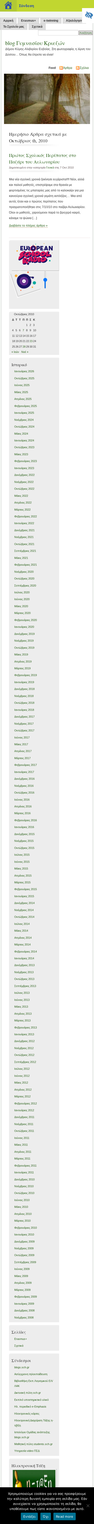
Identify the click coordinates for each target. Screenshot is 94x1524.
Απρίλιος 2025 (23, 398)
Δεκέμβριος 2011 (24, 1117)
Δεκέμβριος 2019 (24, 633)
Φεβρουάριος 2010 (25, 1227)
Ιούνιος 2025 (22, 385)
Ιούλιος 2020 (22, 592)
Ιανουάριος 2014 (24, 958)
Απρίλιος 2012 (23, 1089)
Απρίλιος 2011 (22, 1151)
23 (31, 341)
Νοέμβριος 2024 (24, 419)
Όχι (45, 1516)
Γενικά (50, 167)
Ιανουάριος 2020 (24, 626)
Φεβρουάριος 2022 (25, 516)
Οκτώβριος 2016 (24, 792)
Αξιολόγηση (74, 20)
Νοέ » (24, 351)
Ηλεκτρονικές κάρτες (26, 1413)
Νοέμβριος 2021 (24, 537)
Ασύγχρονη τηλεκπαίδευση (30, 1374)
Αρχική (8, 20)
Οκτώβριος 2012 (24, 1054)
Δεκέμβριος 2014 (24, 902)
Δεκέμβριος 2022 (24, 474)
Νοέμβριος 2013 (24, 972)
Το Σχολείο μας (13, 26)
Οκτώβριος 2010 (24, 1193)
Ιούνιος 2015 (22, 861)
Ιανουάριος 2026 (24, 371)
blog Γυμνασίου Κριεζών (35, 43)
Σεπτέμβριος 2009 (25, 1262)
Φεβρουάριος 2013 (25, 1027)
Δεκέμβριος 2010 (24, 1179)
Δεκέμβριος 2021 (24, 530)
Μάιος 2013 (21, 1006)
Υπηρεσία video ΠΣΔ (27, 1450)
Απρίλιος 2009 (23, 1282)
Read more (64, 1516)
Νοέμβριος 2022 (24, 481)
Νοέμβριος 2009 (24, 1248)
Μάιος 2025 (21, 392)
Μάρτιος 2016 (22, 813)
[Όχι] (87, 1505)
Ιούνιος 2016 (22, 799)
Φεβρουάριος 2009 (25, 1296)
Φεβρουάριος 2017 (25, 764)
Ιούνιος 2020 (22, 599)
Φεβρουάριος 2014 (25, 951)
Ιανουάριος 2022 (24, 523)
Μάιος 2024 (21, 433)
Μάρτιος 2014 (22, 944)
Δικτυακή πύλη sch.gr (27, 1392)
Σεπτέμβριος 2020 (25, 585)
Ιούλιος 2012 (22, 1068)
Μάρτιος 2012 (22, 1096)
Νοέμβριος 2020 (24, 571)
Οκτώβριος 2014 (24, 916)
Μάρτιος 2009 (22, 1289)
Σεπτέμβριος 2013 (25, 985)
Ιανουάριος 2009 (24, 1303)
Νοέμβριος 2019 (24, 640)
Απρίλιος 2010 (23, 1213)
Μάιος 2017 (21, 744)
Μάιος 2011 (21, 1144)
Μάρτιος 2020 (22, 612)
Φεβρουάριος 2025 (25, 405)
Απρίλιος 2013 (23, 1013)
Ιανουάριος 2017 (24, 771)
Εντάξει (29, 1516)
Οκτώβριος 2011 (24, 1130)
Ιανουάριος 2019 (24, 682)
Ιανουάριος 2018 (24, 709)
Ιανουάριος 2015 (24, 896)
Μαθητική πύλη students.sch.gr (33, 1444)
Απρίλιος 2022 (23, 502)
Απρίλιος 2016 (23, 806)
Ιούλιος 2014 (22, 923)
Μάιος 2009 (21, 1276)
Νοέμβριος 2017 (24, 723)
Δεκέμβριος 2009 (24, 1241)
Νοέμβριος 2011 (23, 1124)
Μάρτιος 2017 (22, 758)
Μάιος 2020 (21, 606)
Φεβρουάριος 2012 (25, 1103)
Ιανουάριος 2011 (24, 1172)
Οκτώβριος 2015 (24, 847)
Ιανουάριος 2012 (24, 1110)
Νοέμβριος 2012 (24, 1048)
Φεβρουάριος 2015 (25, 889)
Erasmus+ (28, 20)
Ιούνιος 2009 (22, 1268)
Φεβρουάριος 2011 (25, 1165)
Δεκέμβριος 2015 (24, 834)
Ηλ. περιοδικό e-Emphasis (30, 1406)
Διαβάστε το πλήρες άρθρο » (28, 225)
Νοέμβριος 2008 (24, 1317)
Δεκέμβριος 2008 (24, 1310)
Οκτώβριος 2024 (24, 426)
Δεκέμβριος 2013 (24, 965)
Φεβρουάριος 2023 (25, 461)
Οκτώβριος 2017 (24, 730)
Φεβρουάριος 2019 (25, 675)
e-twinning (51, 20)
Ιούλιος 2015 (22, 854)
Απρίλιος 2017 (23, 751)
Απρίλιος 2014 (23, 937)
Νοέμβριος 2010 (24, 1186)
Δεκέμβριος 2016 (24, 778)
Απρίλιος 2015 (23, 875)
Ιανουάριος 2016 (24, 827)
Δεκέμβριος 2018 (24, 688)
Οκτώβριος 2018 (24, 702)
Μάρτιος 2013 (22, 1020)
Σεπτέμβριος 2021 (25, 550)
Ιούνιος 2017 (22, 737)
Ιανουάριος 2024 (24, 440)
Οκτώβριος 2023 (24, 447)
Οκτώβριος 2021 (24, 544)
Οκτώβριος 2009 (24, 1255)
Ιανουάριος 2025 (24, 412)
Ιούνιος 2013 (22, 999)
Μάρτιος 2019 (22, 668)
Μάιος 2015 (21, 868)
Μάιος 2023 (21, 454)
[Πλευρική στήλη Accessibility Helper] (88, 14)
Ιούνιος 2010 (22, 1200)
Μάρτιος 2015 (22, 882)
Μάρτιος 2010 (22, 1220)
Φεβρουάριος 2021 (25, 564)
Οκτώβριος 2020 (24, 578)
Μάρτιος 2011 (22, 1158)
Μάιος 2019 (21, 654)
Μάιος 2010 (21, 1206)
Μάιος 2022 (21, 495)
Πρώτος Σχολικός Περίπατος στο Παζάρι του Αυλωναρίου (42, 158)
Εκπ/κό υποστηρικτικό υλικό (31, 1399)
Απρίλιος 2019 (23, 661)
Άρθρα (67, 68)
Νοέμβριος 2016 (24, 785)
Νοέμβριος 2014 (24, 910)
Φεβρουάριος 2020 (25, 620)
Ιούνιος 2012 (22, 1075)
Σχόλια (84, 68)
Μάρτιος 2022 (22, 509)
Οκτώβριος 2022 (24, 488)
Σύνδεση (26, 6)
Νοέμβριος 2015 (24, 840)
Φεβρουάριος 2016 (25, 820)
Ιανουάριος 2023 (24, 468)
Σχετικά (37, 26)
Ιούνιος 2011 (21, 1137)
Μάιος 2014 (21, 930)
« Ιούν (15, 351)
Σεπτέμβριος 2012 (25, 1061)
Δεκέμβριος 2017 (24, 716)
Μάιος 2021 (21, 557)
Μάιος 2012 (21, 1082)
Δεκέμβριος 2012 (24, 1041)
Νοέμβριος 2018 (24, 695)
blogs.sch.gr (21, 1367)
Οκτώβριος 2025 (24, 378)
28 (24, 346)
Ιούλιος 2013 (22, 992)
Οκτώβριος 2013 (24, 978)
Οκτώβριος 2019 (24, 647)
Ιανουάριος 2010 (24, 1234)
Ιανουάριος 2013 (24, 1034)
